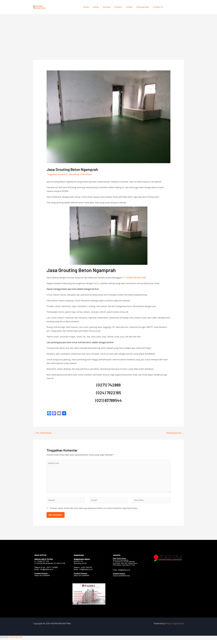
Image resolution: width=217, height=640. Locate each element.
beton (96, 283)
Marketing (74, 174)
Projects (118, 7)
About (96, 7)
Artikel (129, 7)
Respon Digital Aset (174, 623)
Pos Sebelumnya (42, 432)
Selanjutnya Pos (175, 432)
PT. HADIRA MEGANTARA (134, 277)
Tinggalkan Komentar (57, 174)
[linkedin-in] (180, 7)
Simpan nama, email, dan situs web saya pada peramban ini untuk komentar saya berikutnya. (94, 508)
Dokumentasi (142, 7)
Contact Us (158, 7)
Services (106, 7)
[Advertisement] (108, 33)
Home (86, 7)
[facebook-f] (170, 7)
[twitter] (175, 7)
